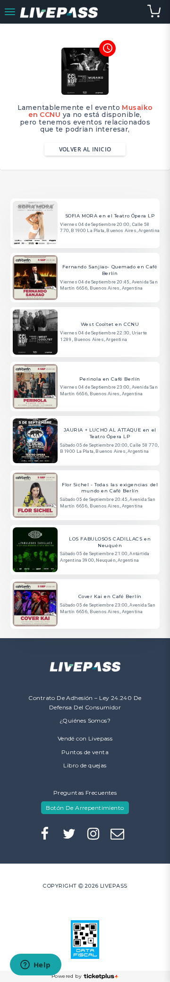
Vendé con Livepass (85, 738)
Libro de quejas (84, 765)
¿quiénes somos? (85, 720)
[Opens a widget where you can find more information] (35, 965)
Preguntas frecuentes (85, 792)
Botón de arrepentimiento (85, 807)
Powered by (66, 976)
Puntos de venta (85, 752)
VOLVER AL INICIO (85, 149)
